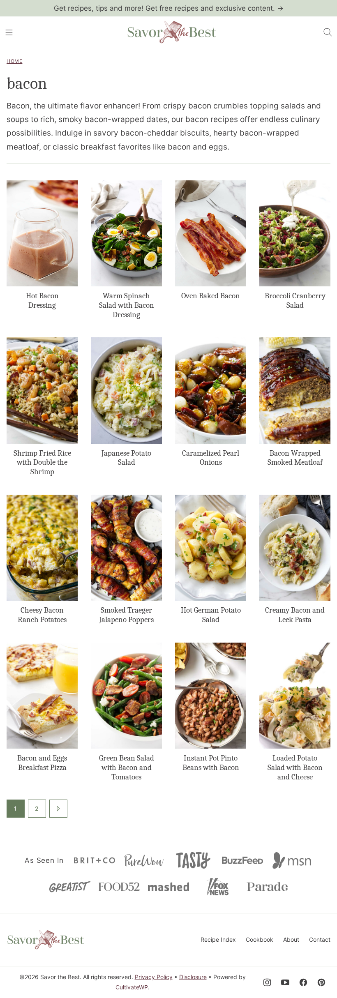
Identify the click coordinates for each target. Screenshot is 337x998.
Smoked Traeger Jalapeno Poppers (126, 615)
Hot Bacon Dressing (42, 300)
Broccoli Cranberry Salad (295, 300)
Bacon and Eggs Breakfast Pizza (42, 763)
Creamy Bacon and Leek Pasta (295, 615)
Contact (319, 939)
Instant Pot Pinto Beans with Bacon (210, 763)
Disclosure (193, 976)
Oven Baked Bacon (210, 295)
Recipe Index (218, 939)
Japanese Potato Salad (126, 458)
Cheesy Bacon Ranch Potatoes (42, 615)
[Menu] (9, 32)
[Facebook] (303, 982)
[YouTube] (285, 982)
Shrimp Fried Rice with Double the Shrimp (42, 463)
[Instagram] (267, 982)
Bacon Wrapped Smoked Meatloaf (295, 458)
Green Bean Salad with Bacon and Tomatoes (126, 767)
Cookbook (259, 939)
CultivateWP (131, 987)
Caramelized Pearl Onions (210, 458)
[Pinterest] (321, 982)
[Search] (328, 32)
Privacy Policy (154, 976)
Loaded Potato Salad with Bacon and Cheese (295, 767)
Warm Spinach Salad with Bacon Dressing (126, 305)
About (291, 939)
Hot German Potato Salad (211, 615)
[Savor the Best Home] (172, 32)
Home (14, 61)
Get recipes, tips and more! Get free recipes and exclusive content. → (169, 8)
